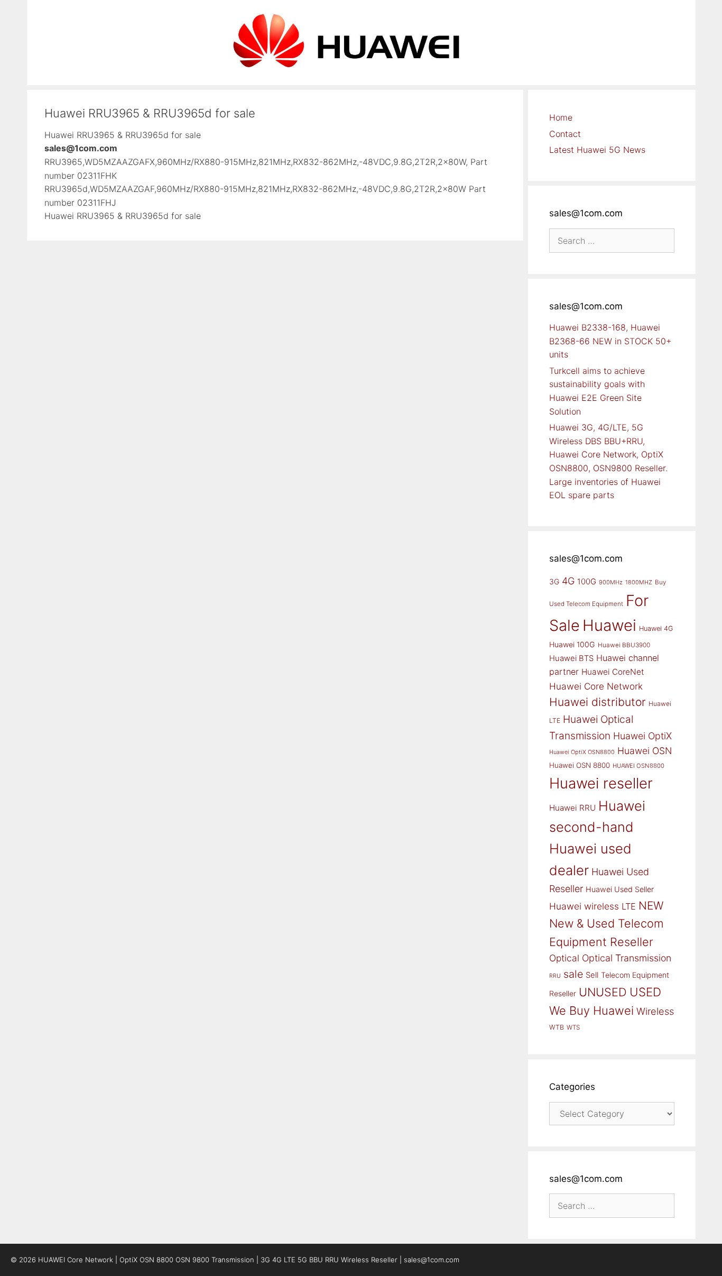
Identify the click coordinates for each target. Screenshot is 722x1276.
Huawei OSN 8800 (579, 765)
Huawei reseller (601, 783)
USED (645, 992)
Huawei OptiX (642, 735)
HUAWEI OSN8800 (638, 765)
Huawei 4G (656, 628)
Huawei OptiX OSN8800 (582, 752)
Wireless (655, 1011)
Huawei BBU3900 (624, 645)
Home (560, 117)
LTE (629, 906)
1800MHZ (638, 582)
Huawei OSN (644, 750)
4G (568, 580)
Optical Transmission (626, 957)
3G (554, 581)
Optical (564, 957)
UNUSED (603, 992)
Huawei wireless (584, 906)
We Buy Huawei (591, 1010)
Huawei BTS (571, 658)
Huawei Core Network (596, 686)
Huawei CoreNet (612, 672)
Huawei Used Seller (620, 889)
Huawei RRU (572, 808)
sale (573, 974)
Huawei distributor (597, 702)
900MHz (611, 582)
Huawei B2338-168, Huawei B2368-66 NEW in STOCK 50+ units (610, 341)
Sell (592, 975)
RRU (555, 975)
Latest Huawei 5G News (597, 149)
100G (586, 581)
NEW (650, 905)
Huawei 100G (572, 644)
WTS (573, 1027)
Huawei (609, 625)
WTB (556, 1027)
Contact (565, 133)
